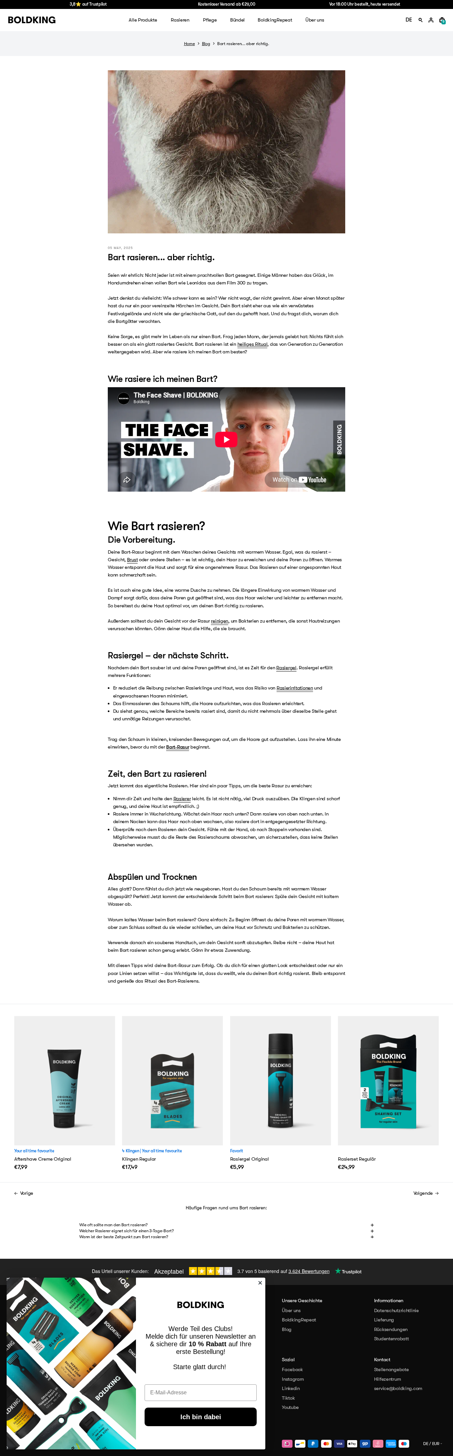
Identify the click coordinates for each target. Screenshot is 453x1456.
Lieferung (384, 1320)
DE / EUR (431, 1443)
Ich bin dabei (200, 1417)
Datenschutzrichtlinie (396, 1310)
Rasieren (180, 20)
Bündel (237, 20)
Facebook (292, 1369)
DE (409, 20)
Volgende (423, 1193)
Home (189, 43)
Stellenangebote (391, 1369)
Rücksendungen (391, 1329)
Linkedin (291, 1388)
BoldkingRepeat (275, 20)
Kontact (382, 1360)
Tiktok (288, 1398)
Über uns (314, 20)
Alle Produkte (143, 20)
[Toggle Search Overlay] (420, 20)
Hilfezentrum (387, 1379)
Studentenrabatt (391, 1339)
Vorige (26, 1193)
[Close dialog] (260, 1282)
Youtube (290, 1407)
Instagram (292, 1379)
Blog (206, 43)
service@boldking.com (398, 1388)
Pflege (210, 20)
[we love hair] (31, 20)
